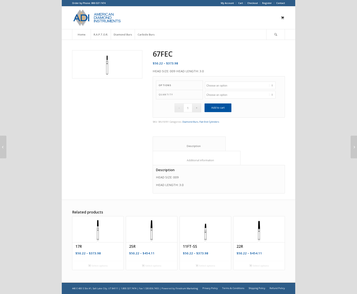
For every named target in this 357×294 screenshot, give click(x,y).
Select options (99, 265)
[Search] (275, 34)
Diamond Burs (190, 121)
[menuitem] (227, 3)
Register (267, 3)
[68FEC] (354, 147)
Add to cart (218, 107)
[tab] (189, 143)
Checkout (252, 3)
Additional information (196, 160)
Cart (240, 3)
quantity (166, 94)
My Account (227, 3)
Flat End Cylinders (209, 121)
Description (189, 146)
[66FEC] (3, 147)
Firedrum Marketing (187, 288)
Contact (280, 3)
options (165, 85)
